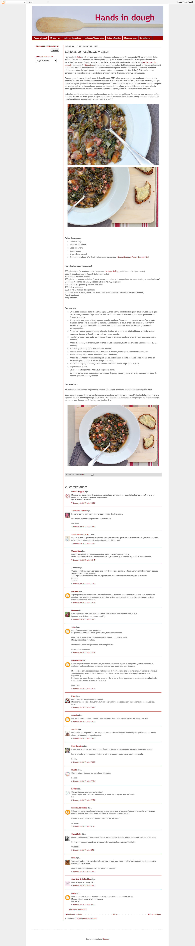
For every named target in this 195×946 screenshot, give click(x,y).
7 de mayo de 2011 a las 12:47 (83, 543)
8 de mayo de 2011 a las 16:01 (83, 619)
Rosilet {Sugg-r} (77, 492)
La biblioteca (145, 38)
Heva (73, 893)
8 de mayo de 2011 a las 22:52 (83, 800)
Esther (74, 789)
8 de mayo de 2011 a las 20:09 (83, 762)
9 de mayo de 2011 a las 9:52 (82, 850)
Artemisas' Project (79, 511)
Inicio (115, 915)
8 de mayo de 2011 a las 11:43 (83, 584)
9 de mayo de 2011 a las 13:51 (83, 872)
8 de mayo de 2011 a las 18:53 (83, 708)
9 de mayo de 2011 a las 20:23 (83, 905)
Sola (79, 57)
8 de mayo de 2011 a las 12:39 (83, 603)
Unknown (75, 592)
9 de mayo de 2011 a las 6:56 (82, 826)
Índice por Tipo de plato (94, 38)
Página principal (40, 38)
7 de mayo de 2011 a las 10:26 (83, 503)
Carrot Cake (76, 834)
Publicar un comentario (78, 910)
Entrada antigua (154, 915)
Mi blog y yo (55, 38)
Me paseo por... (130, 38)
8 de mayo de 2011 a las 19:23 (83, 738)
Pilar (73, 696)
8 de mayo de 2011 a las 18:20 (83, 689)
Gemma (74, 611)
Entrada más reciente (74, 915)
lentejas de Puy (112, 271)
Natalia (74, 770)
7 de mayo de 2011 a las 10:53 (83, 527)
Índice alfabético (114, 38)
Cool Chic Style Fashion (81, 879)
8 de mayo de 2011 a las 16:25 (83, 653)
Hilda (73, 858)
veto (73, 627)
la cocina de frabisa (79, 808)
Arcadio (74, 715)
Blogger (106, 939)
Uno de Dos (76, 551)
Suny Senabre (77, 746)
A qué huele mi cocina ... (81, 535)
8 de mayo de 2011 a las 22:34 (83, 781)
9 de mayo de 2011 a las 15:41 (83, 886)
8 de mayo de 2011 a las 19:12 (83, 722)
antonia (74, 729)
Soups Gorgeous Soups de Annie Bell (133, 257)
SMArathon (89, 65)
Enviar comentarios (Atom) (86, 919)
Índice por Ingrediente (72, 38)
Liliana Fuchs (76, 661)
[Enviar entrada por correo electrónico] (91, 474)
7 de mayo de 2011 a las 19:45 (83, 560)
